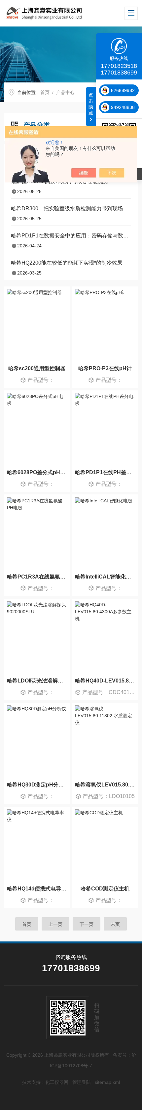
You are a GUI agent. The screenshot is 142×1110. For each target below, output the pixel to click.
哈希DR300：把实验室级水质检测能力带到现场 (67, 208)
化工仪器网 (56, 1082)
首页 (45, 92)
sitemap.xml (107, 1082)
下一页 (86, 924)
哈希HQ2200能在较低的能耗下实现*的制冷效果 (67, 263)
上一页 (55, 924)
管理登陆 (81, 1082)
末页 (115, 924)
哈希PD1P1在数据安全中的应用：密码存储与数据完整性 (71, 235)
